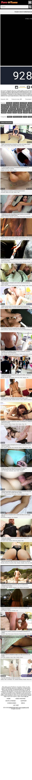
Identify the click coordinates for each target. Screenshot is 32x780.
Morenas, (6, 238)
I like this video (16, 87)
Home (8, 698)
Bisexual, (5, 517)
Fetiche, (10, 262)
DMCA (23, 703)
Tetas (23, 145)
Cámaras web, (11, 354)
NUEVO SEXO (14, 106)
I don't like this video (28, 87)
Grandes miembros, (16, 399)
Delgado (16, 517)
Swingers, (24, 285)
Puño (25, 116)
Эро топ (26, 696)
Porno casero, (23, 216)
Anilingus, (6, 262)
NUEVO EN (23, 106)
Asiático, (2, 307)
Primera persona (18, 116)
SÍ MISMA (22, 104)
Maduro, (11, 170)
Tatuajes (21, 470)
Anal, (2, 399)
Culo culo (16, 103)
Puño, (27, 238)
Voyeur (21, 657)
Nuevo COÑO (5, 106)
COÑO (25, 112)
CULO (14, 112)
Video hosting (20, 698)
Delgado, (3, 170)
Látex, (2, 145)
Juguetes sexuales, (27, 399)
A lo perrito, (3, 192)
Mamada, (11, 216)
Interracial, (16, 447)
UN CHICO (12, 108)
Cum (17, 610)
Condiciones (11, 703)
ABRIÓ (20, 112)
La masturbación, (15, 262)
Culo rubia (9, 103)
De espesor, (3, 540)
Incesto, (5, 145)
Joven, (2, 262)
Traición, (18, 657)
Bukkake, (3, 216)
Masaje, (20, 447)
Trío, (13, 679)
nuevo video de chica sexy (14, 110)
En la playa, (6, 470)
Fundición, (7, 216)
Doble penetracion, (24, 307)
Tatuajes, (24, 377)
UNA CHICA (5, 108)
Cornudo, (14, 610)
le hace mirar (26, 110)
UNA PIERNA (20, 108)
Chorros (10, 116)
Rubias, (15, 192)
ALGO (9, 112)
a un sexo (4, 110)
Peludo (15, 170)
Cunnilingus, (16, 354)
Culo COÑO (23, 103)
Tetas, (27, 285)
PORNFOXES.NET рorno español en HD (19, 707)
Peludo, (8, 145)
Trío (27, 377)
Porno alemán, (14, 145)
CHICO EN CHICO (6, 104)
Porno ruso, (19, 145)
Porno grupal (26, 587)
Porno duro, (28, 216)
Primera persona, (22, 238)
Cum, (13, 517)
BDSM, (7, 192)
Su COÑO (15, 104)
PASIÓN (4, 112)
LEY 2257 (16, 705)
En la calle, (7, 170)
